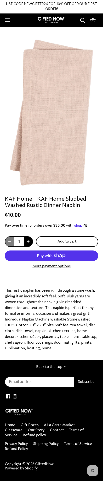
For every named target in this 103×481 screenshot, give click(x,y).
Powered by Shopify (21, 468)
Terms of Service (78, 443)
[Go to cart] (93, 20)
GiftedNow (44, 464)
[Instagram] (15, 396)
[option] (51, 112)
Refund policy (34, 435)
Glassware (14, 430)
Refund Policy (16, 448)
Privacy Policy (16, 443)
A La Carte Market (59, 425)
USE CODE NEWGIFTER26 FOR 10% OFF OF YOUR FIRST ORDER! (51, 7)
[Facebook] (8, 396)
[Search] (82, 20)
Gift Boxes (30, 425)
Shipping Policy (46, 443)
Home (10, 425)
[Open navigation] (7, 20)
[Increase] (28, 242)
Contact (57, 430)
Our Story (36, 430)
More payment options (52, 266)
